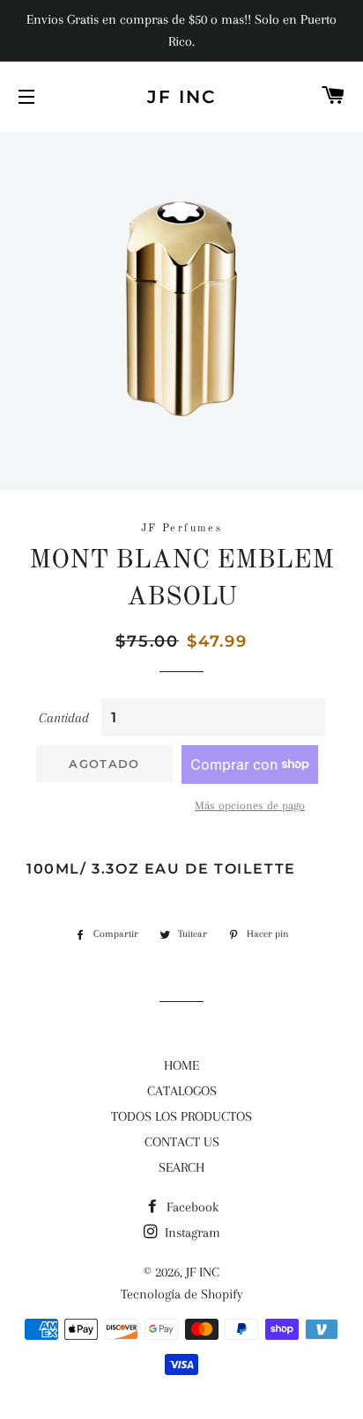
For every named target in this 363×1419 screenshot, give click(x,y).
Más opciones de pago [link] (250, 805)
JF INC (181, 96)
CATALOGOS (182, 1091)
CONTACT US (181, 1142)
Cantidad (64, 718)
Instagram (190, 1232)
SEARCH (181, 1167)
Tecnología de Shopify (182, 1294)
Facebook (191, 1207)
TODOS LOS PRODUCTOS (181, 1116)
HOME (181, 1065)
